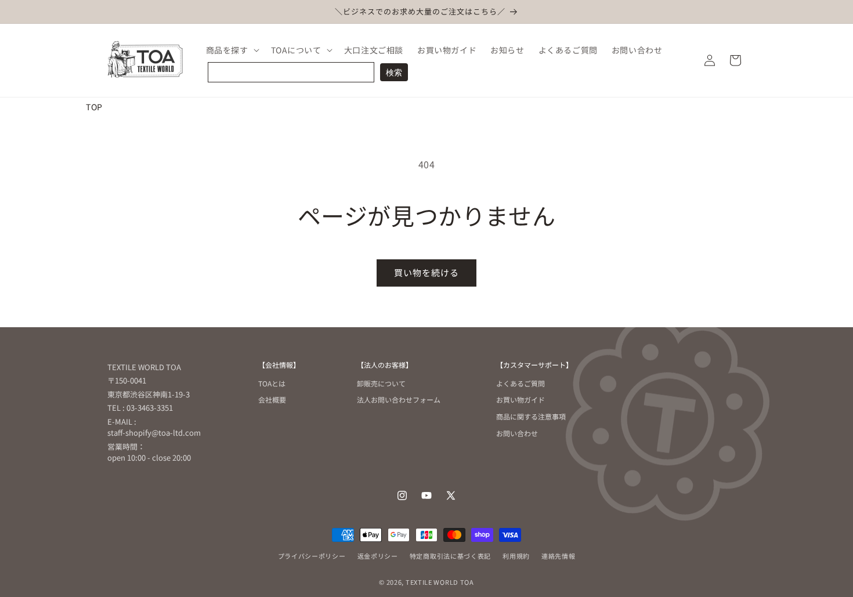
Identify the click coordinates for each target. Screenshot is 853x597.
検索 (394, 72)
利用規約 (516, 555)
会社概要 (272, 399)
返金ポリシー (377, 555)
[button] (231, 50)
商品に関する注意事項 (531, 416)
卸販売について (381, 384)
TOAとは (271, 384)
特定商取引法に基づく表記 (450, 555)
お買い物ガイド (520, 399)
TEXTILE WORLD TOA (440, 582)
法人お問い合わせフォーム (398, 399)
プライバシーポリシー (312, 555)
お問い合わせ (517, 433)
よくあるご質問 (520, 384)
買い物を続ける (426, 272)
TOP (94, 107)
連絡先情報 (558, 555)
